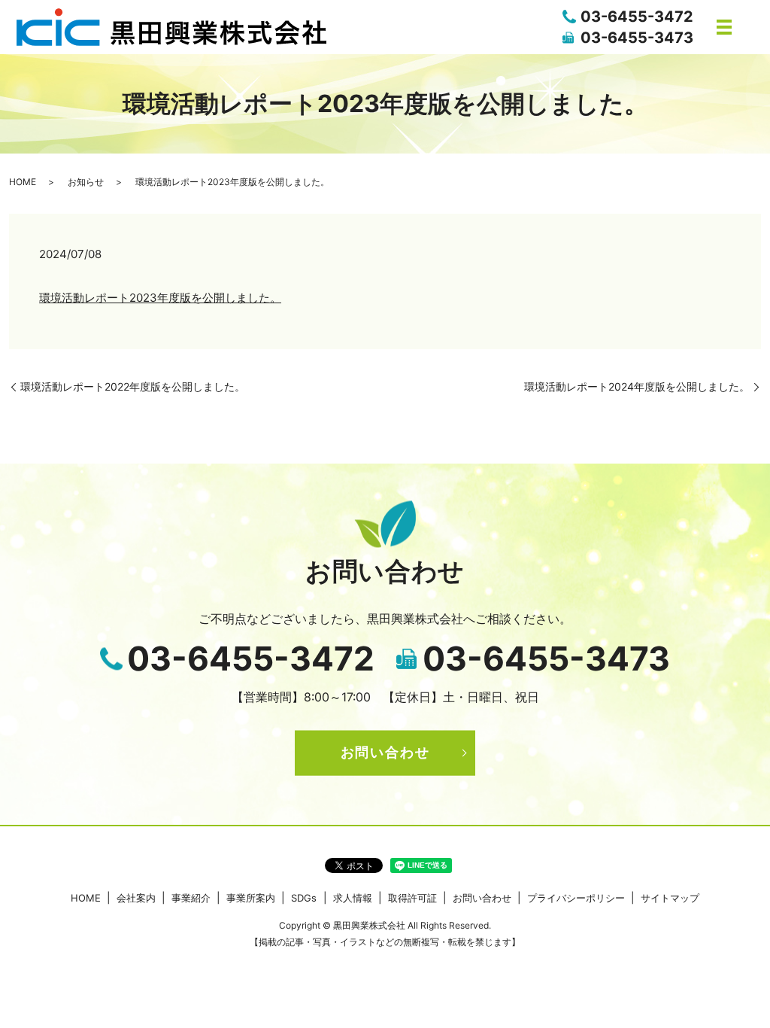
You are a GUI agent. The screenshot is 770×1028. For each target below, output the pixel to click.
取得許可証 (412, 898)
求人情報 (352, 898)
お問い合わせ (385, 752)
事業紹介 (191, 898)
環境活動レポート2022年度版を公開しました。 (132, 386)
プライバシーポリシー (576, 898)
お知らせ (86, 181)
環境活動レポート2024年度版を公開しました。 (637, 386)
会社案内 (136, 898)
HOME (22, 181)
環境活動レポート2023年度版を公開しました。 (160, 297)
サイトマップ (670, 898)
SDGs (304, 898)
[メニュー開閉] (724, 27)
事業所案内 (250, 898)
